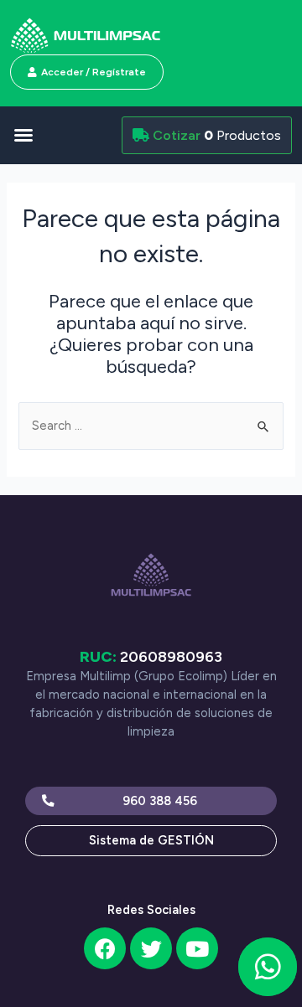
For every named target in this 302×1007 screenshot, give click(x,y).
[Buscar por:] (150, 425)
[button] (59, 135)
